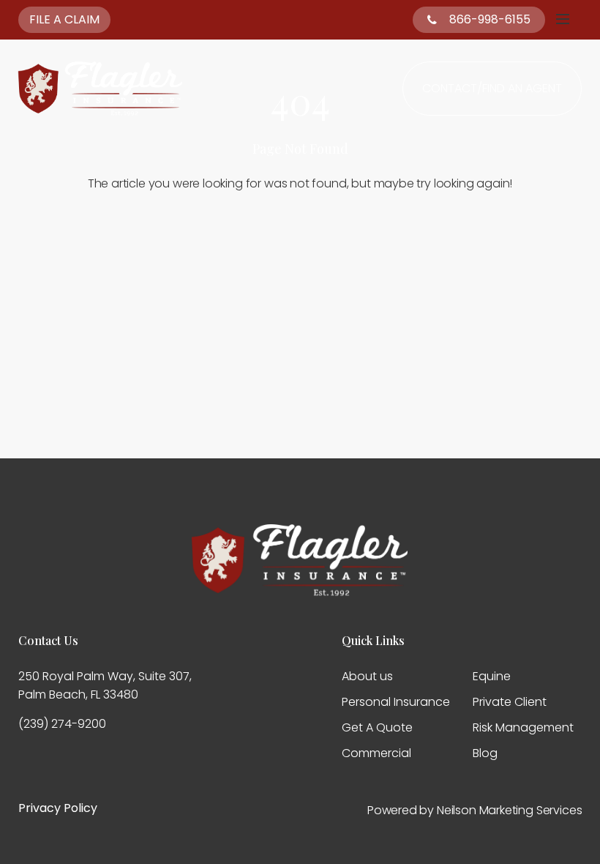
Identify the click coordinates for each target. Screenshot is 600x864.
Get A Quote (377, 727)
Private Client (510, 701)
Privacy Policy (57, 808)
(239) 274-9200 (62, 723)
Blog (485, 753)
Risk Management (523, 727)
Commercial (376, 753)
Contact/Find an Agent (492, 88)
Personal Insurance (396, 701)
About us (367, 676)
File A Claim (64, 19)
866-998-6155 (489, 19)
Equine (492, 676)
